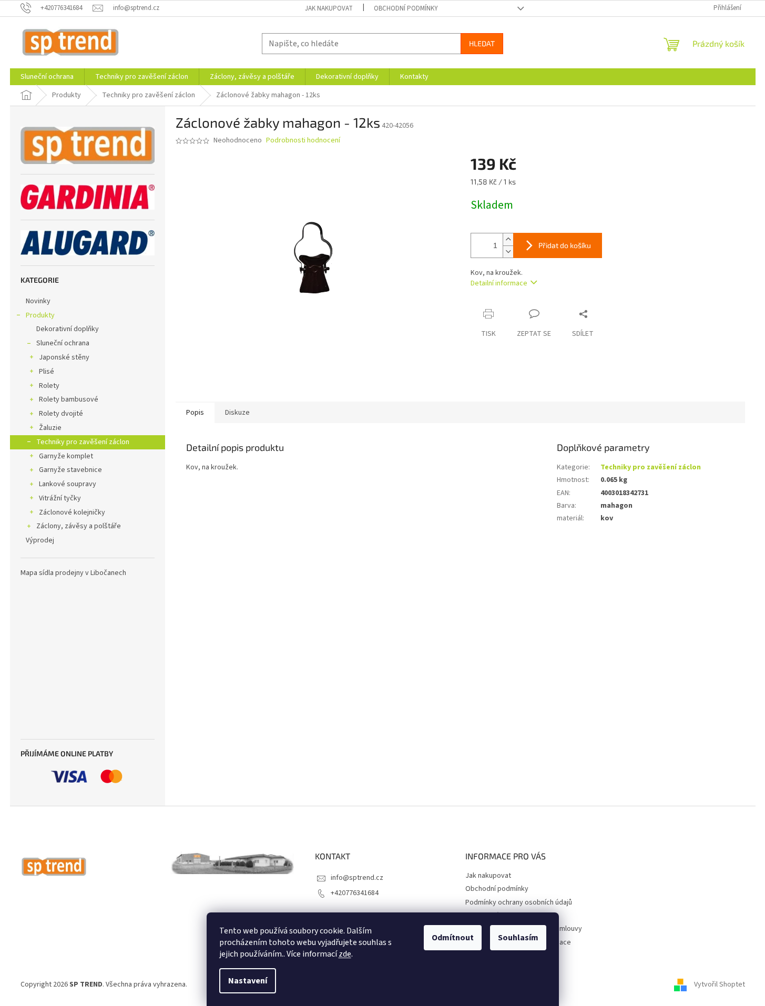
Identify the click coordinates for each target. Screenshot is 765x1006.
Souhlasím (518, 937)
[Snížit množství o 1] (508, 251)
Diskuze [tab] (237, 412)
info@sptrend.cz (357, 877)
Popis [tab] (195, 412)
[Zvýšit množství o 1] (508, 239)
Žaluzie (50, 428)
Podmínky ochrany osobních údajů (518, 902)
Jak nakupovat (329, 8)
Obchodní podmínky (406, 8)
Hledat (482, 43)
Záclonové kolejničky (72, 512)
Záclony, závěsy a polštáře (78, 526)
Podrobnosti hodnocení (303, 141)
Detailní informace (499, 283)
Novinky (38, 301)
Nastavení (247, 981)
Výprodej (40, 540)
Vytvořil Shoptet (719, 984)
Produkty (40, 315)
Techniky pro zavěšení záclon (82, 442)
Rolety (49, 386)
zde (345, 954)
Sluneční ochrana (62, 343)
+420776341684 (355, 893)
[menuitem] (47, 76)
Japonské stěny (64, 357)
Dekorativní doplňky (67, 329)
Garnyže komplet (66, 456)
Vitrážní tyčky (60, 498)
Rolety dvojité (61, 413)
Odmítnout (453, 937)
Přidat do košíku (564, 245)
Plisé (46, 371)
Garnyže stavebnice (70, 470)
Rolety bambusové (68, 399)
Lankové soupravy (67, 484)
